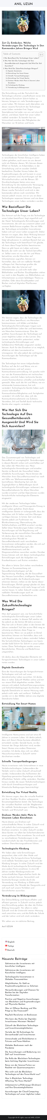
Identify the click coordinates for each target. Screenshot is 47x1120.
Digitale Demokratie (15, 71)
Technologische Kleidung (16, 85)
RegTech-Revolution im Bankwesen (21, 1015)
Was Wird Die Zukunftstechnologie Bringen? (21, 68)
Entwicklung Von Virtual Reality (18, 78)
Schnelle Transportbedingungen (18, 76)
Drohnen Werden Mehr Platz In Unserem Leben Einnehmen (24, 82)
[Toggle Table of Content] (39, 55)
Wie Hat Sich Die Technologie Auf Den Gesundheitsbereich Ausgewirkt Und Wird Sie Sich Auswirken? (23, 63)
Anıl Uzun (23, 4)
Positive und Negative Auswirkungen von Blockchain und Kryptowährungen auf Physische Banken (22, 1001)
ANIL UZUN (35, 1117)
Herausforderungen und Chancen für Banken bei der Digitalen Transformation (22, 992)
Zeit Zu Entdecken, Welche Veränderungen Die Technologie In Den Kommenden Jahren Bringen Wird (23, 46)
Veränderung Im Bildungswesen (18, 87)
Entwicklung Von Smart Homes (18, 73)
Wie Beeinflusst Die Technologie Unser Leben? (21, 58)
